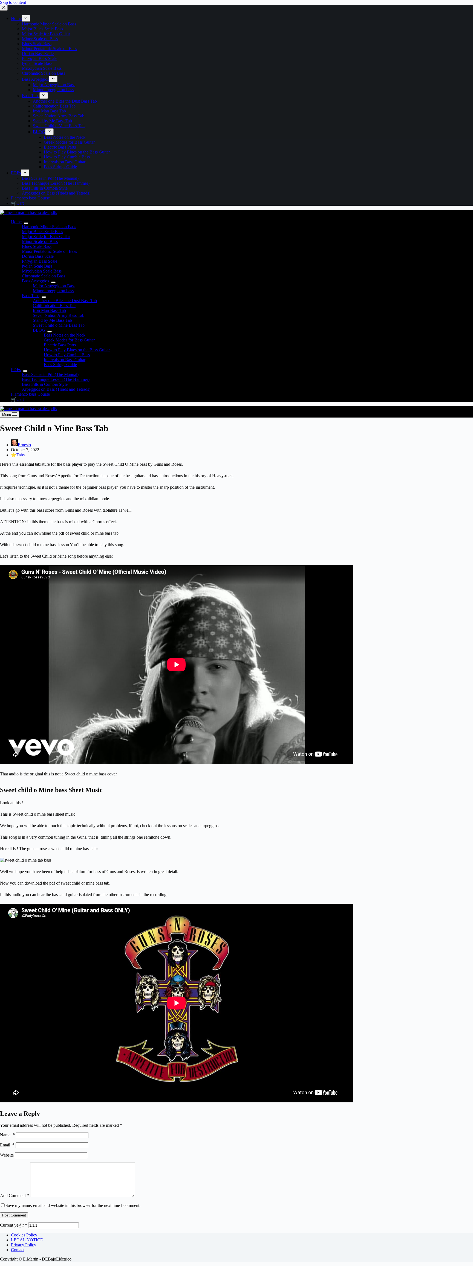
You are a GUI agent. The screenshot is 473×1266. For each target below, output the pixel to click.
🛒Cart (17, 399)
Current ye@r (13, 1225)
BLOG (39, 330)
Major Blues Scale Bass (42, 231)
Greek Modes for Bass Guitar (69, 340)
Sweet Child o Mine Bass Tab (59, 325)
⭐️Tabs (18, 455)
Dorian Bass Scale (38, 256)
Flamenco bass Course (30, 394)
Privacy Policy (23, 1244)
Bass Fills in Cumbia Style (45, 384)
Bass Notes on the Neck (64, 335)
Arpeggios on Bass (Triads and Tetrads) (56, 389)
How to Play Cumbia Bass (67, 354)
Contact (17, 1249)
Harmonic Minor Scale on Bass (49, 226)
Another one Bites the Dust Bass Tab (65, 300)
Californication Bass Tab (54, 305)
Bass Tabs (30, 295)
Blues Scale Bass (36, 246)
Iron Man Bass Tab (49, 310)
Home (16, 221)
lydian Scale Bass (37, 266)
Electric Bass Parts (60, 345)
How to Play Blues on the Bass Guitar (77, 349)
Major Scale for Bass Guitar (46, 236)
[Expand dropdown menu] (26, 223)
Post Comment (14, 1215)
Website (7, 1155)
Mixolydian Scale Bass (42, 271)
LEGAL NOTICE (27, 1240)
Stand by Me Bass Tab (52, 320)
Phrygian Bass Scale (39, 261)
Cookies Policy (24, 1235)
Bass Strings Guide (60, 364)
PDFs (16, 369)
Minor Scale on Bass (40, 241)
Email (7, 1145)
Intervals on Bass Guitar (64, 359)
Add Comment (14, 1195)
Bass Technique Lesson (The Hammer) (56, 379)
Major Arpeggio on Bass (54, 285)
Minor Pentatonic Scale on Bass (49, 251)
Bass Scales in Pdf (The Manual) (50, 374)
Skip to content (13, 2)
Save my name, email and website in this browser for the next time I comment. (72, 1205)
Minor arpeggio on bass (53, 290)
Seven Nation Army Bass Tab (58, 315)
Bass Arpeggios (35, 281)
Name (7, 1134)
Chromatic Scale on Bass (43, 276)
